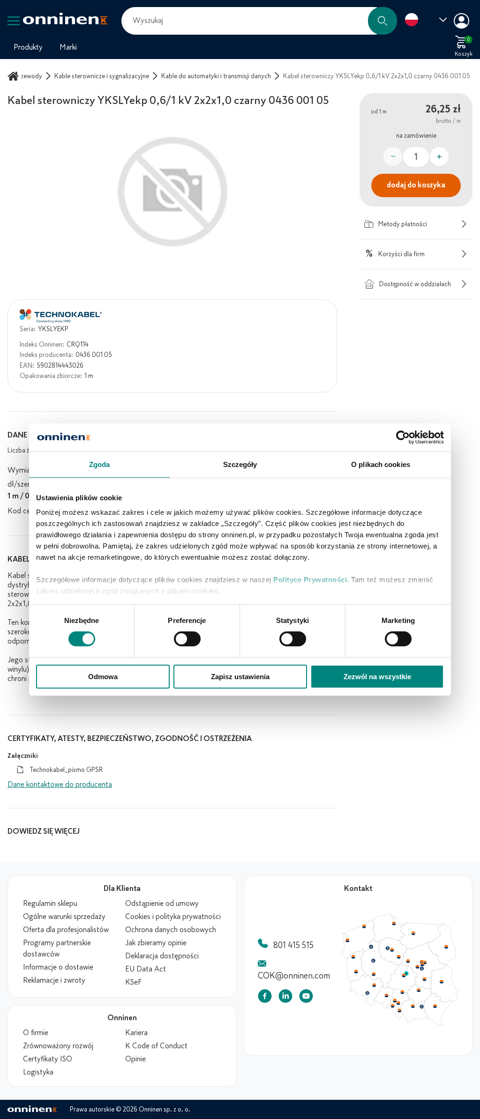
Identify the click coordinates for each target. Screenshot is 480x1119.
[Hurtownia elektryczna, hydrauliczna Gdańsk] (396, 923)
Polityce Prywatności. (311, 580)
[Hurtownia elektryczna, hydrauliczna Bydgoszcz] (389, 949)
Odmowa (103, 677)
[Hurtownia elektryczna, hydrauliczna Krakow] (415, 1009)
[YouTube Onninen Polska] (306, 998)
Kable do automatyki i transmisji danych (216, 76)
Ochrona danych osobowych (170, 929)
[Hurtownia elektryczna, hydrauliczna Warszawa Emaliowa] (425, 965)
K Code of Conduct (156, 1046)
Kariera (136, 1032)
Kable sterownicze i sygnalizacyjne (101, 76)
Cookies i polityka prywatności (173, 916)
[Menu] (14, 20)
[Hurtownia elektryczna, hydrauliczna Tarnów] (424, 1010)
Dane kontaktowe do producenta (60, 784)
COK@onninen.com (294, 976)
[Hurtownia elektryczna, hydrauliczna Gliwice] (397, 1003)
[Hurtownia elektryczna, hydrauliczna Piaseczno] (424, 970)
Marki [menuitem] (68, 47)
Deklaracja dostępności (162, 956)
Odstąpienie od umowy (162, 903)
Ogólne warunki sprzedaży (64, 916)
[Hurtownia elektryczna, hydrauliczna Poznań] (374, 962)
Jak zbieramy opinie (156, 943)
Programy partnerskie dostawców (57, 948)
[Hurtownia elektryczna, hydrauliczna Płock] (410, 963)
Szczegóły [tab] (240, 464)
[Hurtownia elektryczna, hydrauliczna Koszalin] (365, 926)
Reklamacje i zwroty (54, 980)
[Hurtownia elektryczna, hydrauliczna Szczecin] (347, 941)
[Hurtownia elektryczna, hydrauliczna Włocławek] (400, 958)
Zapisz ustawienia (240, 677)
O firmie (35, 1032)
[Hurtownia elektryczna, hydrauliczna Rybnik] (395, 1008)
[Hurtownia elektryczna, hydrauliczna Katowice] (400, 1006)
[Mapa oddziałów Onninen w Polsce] (399, 1024)
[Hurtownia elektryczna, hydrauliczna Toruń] (393, 951)
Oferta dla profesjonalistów (66, 929)
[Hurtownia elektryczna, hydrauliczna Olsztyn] (415, 934)
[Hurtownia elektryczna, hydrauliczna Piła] (372, 948)
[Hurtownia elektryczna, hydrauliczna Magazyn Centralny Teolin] (408, 975)
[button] (382, 21)
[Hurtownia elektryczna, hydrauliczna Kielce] (421, 992)
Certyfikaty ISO (47, 1059)
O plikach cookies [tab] (380, 464)
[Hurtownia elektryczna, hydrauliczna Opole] (388, 998)
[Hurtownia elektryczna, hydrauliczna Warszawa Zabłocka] (428, 963)
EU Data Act (145, 969)
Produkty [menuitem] (28, 47)
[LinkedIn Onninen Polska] (285, 998)
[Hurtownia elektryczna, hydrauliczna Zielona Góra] (356, 973)
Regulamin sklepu (50, 903)
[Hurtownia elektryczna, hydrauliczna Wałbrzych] (368, 995)
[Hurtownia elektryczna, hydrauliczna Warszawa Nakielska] (424, 963)
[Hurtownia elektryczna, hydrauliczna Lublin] (445, 983)
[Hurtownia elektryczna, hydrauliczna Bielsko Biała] (401, 1013)
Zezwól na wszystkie (377, 677)
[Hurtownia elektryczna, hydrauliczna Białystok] (450, 948)
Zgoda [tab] (99, 464)
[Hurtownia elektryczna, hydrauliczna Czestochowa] (404, 995)
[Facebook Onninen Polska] (265, 998)
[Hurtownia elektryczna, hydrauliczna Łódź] (406, 977)
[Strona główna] (15, 76)
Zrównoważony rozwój (58, 1046)
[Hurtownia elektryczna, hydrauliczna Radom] (427, 981)
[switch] (187, 638)
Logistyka (38, 1072)
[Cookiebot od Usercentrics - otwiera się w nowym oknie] (403, 437)
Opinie (135, 1059)
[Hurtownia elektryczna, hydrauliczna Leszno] (375, 976)
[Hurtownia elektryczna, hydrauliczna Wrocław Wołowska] (375, 988)
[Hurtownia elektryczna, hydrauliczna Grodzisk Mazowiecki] (420, 968)
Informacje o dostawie (58, 967)
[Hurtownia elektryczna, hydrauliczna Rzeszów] (438, 1009)
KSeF (133, 982)
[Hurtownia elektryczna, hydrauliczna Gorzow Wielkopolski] (353, 958)
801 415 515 (293, 945)
